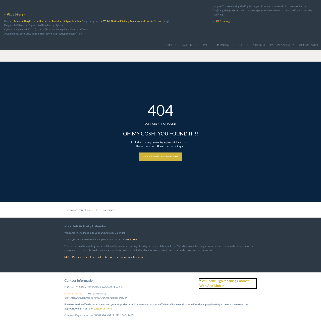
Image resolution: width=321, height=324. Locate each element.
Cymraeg (224, 21)
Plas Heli (132, 239)
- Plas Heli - (14, 14)
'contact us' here (102, 308)
